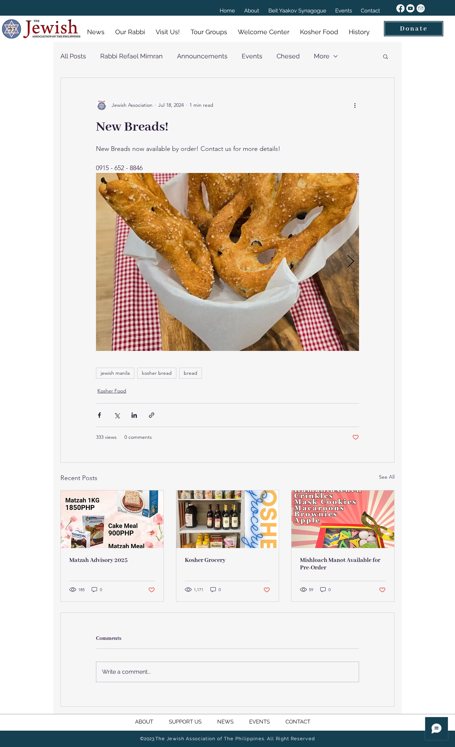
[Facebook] (400, 8)
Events (252, 56)
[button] (385, 56)
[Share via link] (151, 415)
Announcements (202, 56)
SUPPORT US (193, 722)
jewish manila (115, 373)
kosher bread (157, 373)
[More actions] (354, 105)
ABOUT (152, 722)
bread (190, 373)
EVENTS (260, 722)
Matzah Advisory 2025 (98, 560)
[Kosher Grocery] (227, 519)
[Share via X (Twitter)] (116, 415)
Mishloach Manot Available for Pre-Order (340, 564)
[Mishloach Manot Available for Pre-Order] (342, 519)
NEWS (226, 722)
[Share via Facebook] (99, 415)
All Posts (73, 56)
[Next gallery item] (351, 262)
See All (387, 477)
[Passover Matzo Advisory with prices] (112, 519)
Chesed (288, 56)
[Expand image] (227, 262)
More (322, 56)
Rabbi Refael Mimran (131, 56)
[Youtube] (410, 8)
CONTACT (297, 722)
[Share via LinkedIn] (134, 415)
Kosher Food (111, 391)
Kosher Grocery (205, 560)
